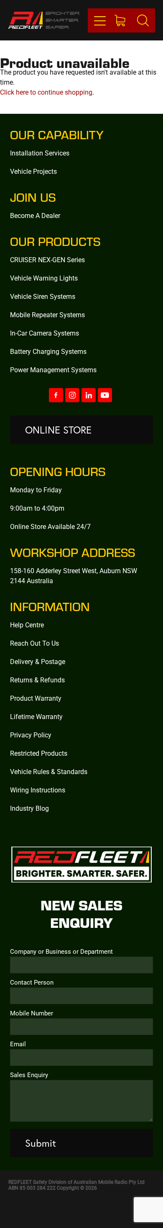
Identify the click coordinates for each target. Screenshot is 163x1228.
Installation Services (39, 152)
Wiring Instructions (37, 789)
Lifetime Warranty (36, 716)
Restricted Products (38, 753)
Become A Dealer (35, 215)
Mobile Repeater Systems (47, 314)
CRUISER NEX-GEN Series (47, 259)
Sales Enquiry (29, 1075)
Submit (40, 1143)
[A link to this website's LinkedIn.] (89, 395)
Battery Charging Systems (48, 351)
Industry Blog (29, 808)
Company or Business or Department (61, 951)
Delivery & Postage (37, 661)
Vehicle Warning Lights (44, 277)
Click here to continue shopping (46, 92)
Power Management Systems (53, 369)
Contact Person (31, 982)
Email (18, 1044)
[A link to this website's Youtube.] (105, 395)
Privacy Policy (30, 734)
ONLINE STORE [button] (58, 430)
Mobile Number (31, 1013)
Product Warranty (35, 698)
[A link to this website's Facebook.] (56, 395)
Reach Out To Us (34, 643)
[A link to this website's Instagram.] (72, 395)
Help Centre (27, 624)
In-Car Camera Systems (44, 332)
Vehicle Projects (33, 171)
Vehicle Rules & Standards (48, 771)
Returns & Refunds (37, 679)
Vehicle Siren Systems (42, 296)
